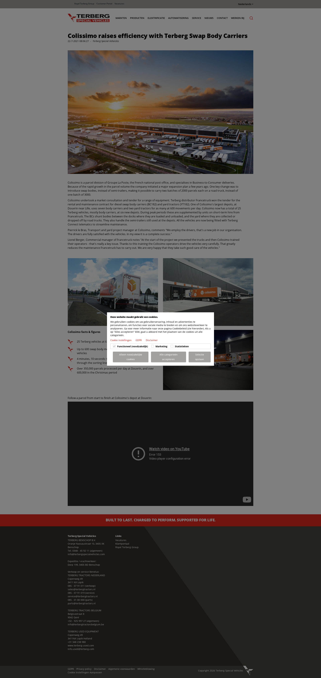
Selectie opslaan (199, 357)
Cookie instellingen (121, 340)
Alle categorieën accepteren (168, 357)
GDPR (139, 340)
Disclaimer (152, 340)
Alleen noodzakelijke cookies (130, 357)
